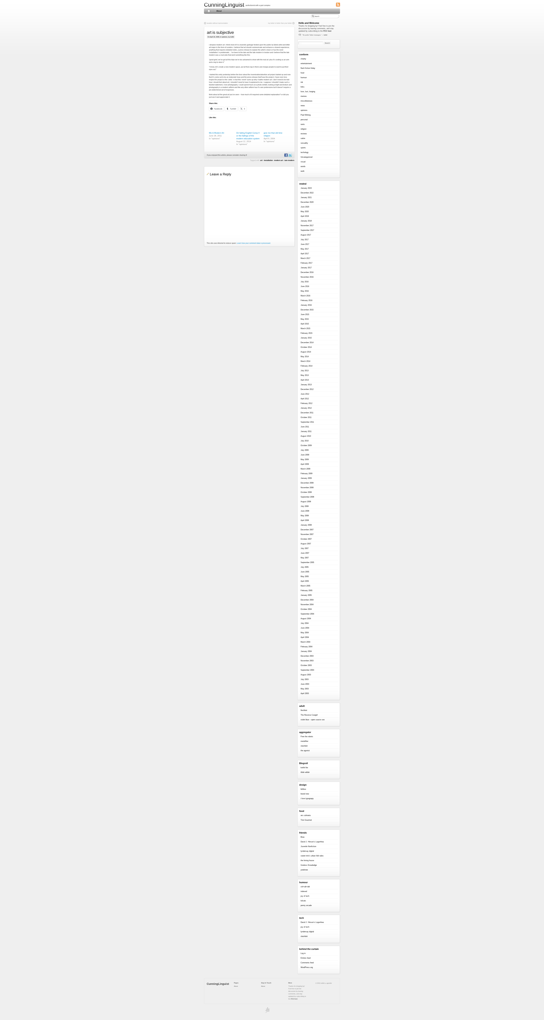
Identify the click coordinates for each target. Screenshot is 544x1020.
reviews (304, 134)
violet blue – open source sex (313, 720)
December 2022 (307, 193)
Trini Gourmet (306, 820)
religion (303, 129)
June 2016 (305, 286)
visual (303, 162)
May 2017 (305, 249)
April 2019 (305, 216)
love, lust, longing (308, 91)
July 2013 (305, 370)
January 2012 (306, 408)
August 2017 (306, 235)
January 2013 (306, 385)
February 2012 (306, 403)
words (303, 166)
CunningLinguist (224, 5)
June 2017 (305, 244)
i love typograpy (307, 798)
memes (304, 96)
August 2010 (306, 436)
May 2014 (305, 356)
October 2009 (306, 445)
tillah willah (305, 772)
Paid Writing (306, 115)
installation (268, 160)
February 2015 (306, 333)
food (302, 73)
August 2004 (306, 618)
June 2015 (305, 314)
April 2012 (305, 399)
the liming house (307, 860)
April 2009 (305, 464)
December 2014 (307, 342)
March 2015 (305, 328)
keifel (325, 35)
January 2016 (306, 305)
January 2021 (306, 197)
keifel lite (304, 767)
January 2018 (306, 221)
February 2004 (306, 647)
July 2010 (305, 441)
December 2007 (307, 530)
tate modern (289, 160)
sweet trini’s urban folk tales (312, 856)
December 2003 (307, 656)
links (302, 87)
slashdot (304, 746)
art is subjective (220, 32)
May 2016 (305, 291)
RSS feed (327, 31)
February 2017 (306, 263)
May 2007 (305, 558)
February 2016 (306, 300)
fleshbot (304, 710)
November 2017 (307, 225)
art (261, 160)
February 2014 (306, 366)
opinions (224, 37)
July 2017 (305, 239)
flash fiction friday (308, 68)
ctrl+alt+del (305, 887)
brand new (305, 794)
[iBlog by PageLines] (267, 1011)
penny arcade (306, 905)
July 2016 (305, 282)
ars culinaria (306, 815)
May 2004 (305, 633)
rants (303, 124)
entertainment (306, 63)
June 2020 (305, 207)
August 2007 (306, 544)
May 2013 (305, 375)
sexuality (304, 143)
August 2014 (306, 352)
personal (304, 120)
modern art (278, 160)
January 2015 (306, 338)
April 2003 (305, 693)
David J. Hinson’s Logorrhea (312, 842)
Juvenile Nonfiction (308, 846)
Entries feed (306, 958)
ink (302, 82)
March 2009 (305, 469)
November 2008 (307, 487)
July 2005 (305, 567)
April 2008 (305, 520)
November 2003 (307, 661)
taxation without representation (217, 23)
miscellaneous (306, 101)
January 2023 (306, 188)
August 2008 (306, 502)
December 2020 (307, 202)
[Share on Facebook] (286, 156)
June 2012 (305, 394)
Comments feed (307, 963)
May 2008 (305, 516)
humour (304, 77)
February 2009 (306, 473)
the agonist (305, 750)
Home (208, 11)
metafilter (304, 741)
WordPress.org (307, 967)
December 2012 (307, 389)
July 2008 (305, 506)
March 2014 (305, 361)
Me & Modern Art (216, 133)
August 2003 (306, 675)
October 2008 (306, 492)
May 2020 (305, 211)
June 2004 (305, 628)
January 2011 (306, 431)
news (303, 105)
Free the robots (307, 736)
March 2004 (305, 642)
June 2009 (305, 455)
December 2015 (307, 310)
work (302, 171)
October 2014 (306, 347)
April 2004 (305, 637)
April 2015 (305, 324)
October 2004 (306, 609)
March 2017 (305, 258)
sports (303, 148)
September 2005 (307, 562)
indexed (304, 891)
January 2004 (306, 651)
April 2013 (305, 380)
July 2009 (305, 450)
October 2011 (306, 417)
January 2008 (306, 525)
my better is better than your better (280, 23)
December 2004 (307, 600)
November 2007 (307, 534)
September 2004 (307, 614)
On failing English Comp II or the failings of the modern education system (248, 136)
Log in (303, 953)
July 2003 (305, 679)
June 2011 (305, 427)
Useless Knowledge (309, 865)
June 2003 (305, 684)
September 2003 (307, 670)
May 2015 (305, 319)
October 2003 (306, 665)
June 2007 (305, 553)
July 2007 (305, 548)
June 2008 (305, 511)
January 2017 (306, 268)
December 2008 (307, 483)
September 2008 (307, 497)
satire (303, 138)
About (219, 11)
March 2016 (305, 296)
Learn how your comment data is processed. (254, 243)
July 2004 (305, 623)
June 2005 (305, 572)
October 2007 (306, 539)
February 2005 (306, 590)
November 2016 (307, 277)
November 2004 (307, 604)
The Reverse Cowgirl (309, 715)
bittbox (303, 789)
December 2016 (307, 272)
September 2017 (307, 230)
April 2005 (305, 581)
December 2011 (307, 413)
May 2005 (305, 576)
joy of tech (305, 896)
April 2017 (305, 254)
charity (303, 59)
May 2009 (305, 459)
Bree (302, 837)
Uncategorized (306, 157)
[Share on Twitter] (290, 156)
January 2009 (306, 478)
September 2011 (307, 422)
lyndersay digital (307, 851)
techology (305, 152)
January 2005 (306, 595)
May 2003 (305, 689)
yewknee (304, 870)
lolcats (303, 901)
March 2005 (305, 586)
